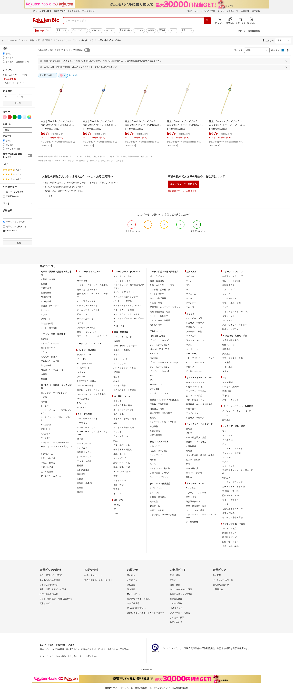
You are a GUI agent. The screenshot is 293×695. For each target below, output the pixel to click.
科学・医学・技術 (121, 467)
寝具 (224, 431)
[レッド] (10, 117)
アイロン (45, 310)
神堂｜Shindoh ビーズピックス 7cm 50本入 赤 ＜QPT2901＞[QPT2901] (57, 125)
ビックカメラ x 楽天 (42, 11)
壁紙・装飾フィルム (231, 495)
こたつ (44, 352)
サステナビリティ (162, 688)
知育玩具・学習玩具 (195, 323)
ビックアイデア (79, 30)
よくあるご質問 (208, 11)
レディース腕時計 (230, 387)
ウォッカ (190, 298)
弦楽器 (116, 377)
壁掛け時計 (227, 391)
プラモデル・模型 (194, 331)
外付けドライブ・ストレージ (90, 390)
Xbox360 (154, 358)
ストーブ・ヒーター (50, 343)
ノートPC (81, 359)
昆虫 (188, 464)
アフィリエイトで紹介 (180, 613)
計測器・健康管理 (158, 497)
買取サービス (46, 603)
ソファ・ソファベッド (232, 448)
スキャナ (81, 377)
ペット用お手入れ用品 (196, 437)
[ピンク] (5, 117)
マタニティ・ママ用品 (196, 391)
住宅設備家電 (47, 323)
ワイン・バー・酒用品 (160, 320)
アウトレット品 (229, 528)
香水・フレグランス (159, 477)
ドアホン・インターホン (197, 493)
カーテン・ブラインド (232, 482)
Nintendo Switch (157, 336)
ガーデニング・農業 (195, 510)
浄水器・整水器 (48, 463)
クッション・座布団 (231, 453)
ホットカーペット (49, 348)
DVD (115, 513)
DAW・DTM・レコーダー (125, 346)
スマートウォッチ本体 (123, 310)
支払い (173, 580)
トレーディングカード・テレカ (200, 358)
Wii (151, 380)
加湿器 (44, 374)
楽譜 (115, 423)
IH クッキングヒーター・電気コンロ (56, 448)
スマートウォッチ (230, 400)
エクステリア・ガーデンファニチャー (201, 516)
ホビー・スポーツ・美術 (124, 418)
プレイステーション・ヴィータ (164, 362)
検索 (19, 103)
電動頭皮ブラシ (84, 452)
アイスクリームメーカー (52, 476)
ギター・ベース (120, 359)
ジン (188, 285)
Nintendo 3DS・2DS (159, 349)
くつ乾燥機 (46, 301)
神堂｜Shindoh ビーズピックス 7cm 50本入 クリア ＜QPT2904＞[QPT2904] (185, 125)
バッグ (225, 415)
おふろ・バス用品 (194, 395)
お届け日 (7, 136)
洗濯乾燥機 (46, 288)
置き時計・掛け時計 (231, 491)
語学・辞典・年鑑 (121, 463)
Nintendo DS (156, 384)
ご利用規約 (218, 589)
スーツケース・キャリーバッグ (236, 411)
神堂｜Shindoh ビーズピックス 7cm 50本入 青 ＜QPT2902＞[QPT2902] (99, 125)
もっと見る (47, 196)
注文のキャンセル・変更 (181, 589)
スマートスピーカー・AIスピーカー (92, 337)
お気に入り (132, 580)
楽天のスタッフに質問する (183, 184)
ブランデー (191, 303)
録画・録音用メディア (87, 289)
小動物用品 (191, 446)
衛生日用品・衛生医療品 (161, 413)
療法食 (189, 477)
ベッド (225, 444)
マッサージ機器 (84, 461)
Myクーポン (132, 594)
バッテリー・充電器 (122, 301)
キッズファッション (195, 382)
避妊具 (153, 417)
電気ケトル (46, 433)
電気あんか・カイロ (50, 361)
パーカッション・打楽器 (124, 368)
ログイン (242, 31)
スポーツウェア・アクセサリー (236, 325)
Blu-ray (116, 505)
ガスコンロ (46, 425)
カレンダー (118, 432)
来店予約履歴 (133, 603)
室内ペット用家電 (194, 473)
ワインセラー (47, 438)
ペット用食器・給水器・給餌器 (200, 455)
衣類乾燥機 (46, 292)
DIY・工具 (191, 488)
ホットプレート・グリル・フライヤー (56, 419)
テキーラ (190, 307)
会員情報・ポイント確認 (138, 599)
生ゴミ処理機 (47, 471)
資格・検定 (118, 485)
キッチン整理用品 (158, 298)
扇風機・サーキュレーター (53, 370)
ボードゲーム (192, 353)
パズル (189, 345)
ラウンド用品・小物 (231, 303)
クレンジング (156, 455)
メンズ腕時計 (228, 382)
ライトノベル (119, 480)
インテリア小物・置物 (232, 517)
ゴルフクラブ (228, 289)
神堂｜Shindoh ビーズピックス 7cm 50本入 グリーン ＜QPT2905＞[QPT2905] (227, 125)
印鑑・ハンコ (228, 345)
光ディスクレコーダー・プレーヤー (92, 295)
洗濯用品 (226, 353)
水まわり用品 (156, 325)
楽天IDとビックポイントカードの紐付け (145, 613)
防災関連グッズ (193, 501)
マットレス (227, 435)
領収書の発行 (176, 599)
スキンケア (155, 446)
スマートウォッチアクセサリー (127, 314)
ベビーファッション (195, 387)
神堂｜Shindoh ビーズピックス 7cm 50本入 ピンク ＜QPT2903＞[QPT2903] (143, 125)
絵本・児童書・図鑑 (122, 405)
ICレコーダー (83, 314)
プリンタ (81, 372)
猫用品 (189, 428)
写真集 (116, 489)
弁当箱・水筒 (156, 303)
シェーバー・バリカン (87, 427)
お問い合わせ (176, 622)
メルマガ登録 (176, 603)
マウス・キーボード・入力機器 (91, 394)
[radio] (4, 53)
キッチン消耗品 (157, 294)
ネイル (153, 464)
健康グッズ (155, 506)
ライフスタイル (120, 436)
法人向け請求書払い (136, 608)
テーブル (226, 457)
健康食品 (154, 501)
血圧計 (80, 487)
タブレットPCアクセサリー (126, 292)
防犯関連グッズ (229, 533)
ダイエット (155, 493)
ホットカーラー (84, 443)
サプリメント (156, 488)
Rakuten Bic (46, 20)
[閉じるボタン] (287, 61)
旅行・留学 (118, 414)
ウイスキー (191, 276)
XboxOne (154, 353)
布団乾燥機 (46, 297)
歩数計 (80, 479)
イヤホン (110, 30)
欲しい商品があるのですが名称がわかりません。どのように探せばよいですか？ (81, 182)
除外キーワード (10, 231)
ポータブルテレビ (85, 319)
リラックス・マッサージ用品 (163, 515)
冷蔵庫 (151, 30)
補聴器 (80, 465)
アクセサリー (119, 363)
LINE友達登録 (176, 608)
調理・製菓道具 (157, 281)
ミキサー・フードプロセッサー (55, 442)
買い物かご (132, 575)
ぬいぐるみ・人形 (194, 318)
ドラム (116, 354)
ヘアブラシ (82, 423)
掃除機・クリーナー (50, 306)
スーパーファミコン (159, 393)
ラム (188, 289)
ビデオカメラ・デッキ (87, 305)
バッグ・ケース (229, 298)
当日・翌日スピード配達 (51, 575)
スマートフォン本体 (122, 276)
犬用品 (189, 433)
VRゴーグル (118, 326)
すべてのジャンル (10, 40)
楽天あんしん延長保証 (50, 580)
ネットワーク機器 (85, 385)
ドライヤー (96, 30)
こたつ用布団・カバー (232, 508)
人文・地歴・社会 (121, 445)
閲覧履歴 (131, 585)
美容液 (153, 459)
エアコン (139, 30)
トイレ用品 (227, 367)
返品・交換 (175, 585)
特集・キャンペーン (93, 575)
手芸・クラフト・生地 (232, 358)
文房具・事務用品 (230, 340)
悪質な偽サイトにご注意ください (82, 656)
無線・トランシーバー (87, 332)
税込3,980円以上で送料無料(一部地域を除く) (74, 11)
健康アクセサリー (158, 510)
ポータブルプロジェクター (89, 343)
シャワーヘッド (84, 457)
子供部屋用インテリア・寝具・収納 (237, 472)
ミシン (44, 315)
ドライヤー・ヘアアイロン (89, 418)
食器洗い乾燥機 (48, 458)
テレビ (173, 30)
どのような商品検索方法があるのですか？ (64, 186)
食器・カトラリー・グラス (65, 40)
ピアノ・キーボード (122, 337)
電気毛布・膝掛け (49, 356)
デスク (225, 462)
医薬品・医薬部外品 (159, 404)
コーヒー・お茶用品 (159, 316)
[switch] (30, 155)
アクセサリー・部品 (86, 327)
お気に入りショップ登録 (181, 594)
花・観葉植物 (192, 522)
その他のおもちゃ (194, 371)
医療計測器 (155, 431)
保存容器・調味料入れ (160, 289)
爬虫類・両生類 (193, 459)
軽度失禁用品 (156, 435)
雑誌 (115, 441)
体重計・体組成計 (85, 483)
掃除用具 (226, 349)
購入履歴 (131, 589)
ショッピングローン (49, 585)
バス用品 (226, 362)
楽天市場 (256, 11)
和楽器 (116, 381)
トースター (46, 406)
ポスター (117, 494)
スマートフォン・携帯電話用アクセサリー (128, 286)
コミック (117, 401)
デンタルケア (83, 448)
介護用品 (154, 426)
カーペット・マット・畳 (233, 486)
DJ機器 (116, 372)
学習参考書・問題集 (122, 449)
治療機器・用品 (157, 409)
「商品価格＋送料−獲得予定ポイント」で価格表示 (60, 50)
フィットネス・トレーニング (235, 311)
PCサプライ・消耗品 (86, 381)
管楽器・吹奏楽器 (121, 350)
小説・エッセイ (120, 454)
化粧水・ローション (159, 451)
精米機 (44, 401)
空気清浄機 (125, 30)
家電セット (61, 30)
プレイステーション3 (159, 367)
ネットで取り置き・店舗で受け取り (56, 599)
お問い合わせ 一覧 (143, 688)
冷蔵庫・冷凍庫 (48, 279)
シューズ (226, 294)
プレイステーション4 (159, 345)
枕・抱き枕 (227, 440)
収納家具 (226, 478)
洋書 (115, 476)
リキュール (191, 294)
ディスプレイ (83, 368)
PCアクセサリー (84, 363)
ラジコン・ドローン (195, 340)
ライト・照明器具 (49, 328)
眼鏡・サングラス (230, 329)
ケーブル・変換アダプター (125, 297)
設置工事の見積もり (49, 594)
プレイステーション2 (159, 371)
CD (114, 509)
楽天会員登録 (254, 31)
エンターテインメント (123, 410)
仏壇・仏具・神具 (230, 546)
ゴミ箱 (225, 504)
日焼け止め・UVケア (159, 473)
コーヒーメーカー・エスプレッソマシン (56, 411)
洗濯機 (162, 30)
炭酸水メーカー (48, 454)
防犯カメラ (191, 497)
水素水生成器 (47, 467)
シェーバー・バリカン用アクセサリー (92, 433)
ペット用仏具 (192, 468)
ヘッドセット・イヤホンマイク (127, 305)
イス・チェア (228, 466)
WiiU (152, 376)
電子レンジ (187, 30)
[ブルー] (19, 117)
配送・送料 (175, 575)
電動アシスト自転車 (231, 281)
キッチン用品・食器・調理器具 (36, 40)
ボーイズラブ (119, 458)
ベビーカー (191, 409)
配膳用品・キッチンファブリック (165, 307)
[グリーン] (15, 117)
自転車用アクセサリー (232, 285)
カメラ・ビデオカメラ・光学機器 (92, 285)
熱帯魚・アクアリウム (196, 442)
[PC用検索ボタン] (207, 20)
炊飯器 (44, 397)
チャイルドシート (194, 413)
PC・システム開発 (122, 471)
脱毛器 (80, 439)
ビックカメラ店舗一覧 (228, 11)
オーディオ (82, 281)
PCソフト (81, 407)
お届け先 (7, 124)
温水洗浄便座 (83, 470)
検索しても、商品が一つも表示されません (64, 191)
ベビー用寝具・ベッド (196, 400)
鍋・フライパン (157, 276)
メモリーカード (84, 323)
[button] (9, 157)
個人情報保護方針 (221, 585)
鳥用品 (189, 451)
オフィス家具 (228, 513)
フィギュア (191, 336)
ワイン (189, 281)
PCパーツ (81, 403)
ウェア (225, 307)
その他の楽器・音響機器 (124, 390)
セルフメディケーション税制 (53, 656)
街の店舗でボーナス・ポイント (98, 580)
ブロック (190, 367)
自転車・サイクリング (232, 276)
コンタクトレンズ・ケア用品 (163, 422)
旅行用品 (226, 420)
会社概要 (245, 11)
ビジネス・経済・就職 (123, 427)
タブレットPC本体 (122, 281)
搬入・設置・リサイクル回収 (53, 589)
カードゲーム (192, 349)
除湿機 (44, 379)
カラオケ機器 (119, 385)
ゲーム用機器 (83, 399)
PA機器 (116, 341)
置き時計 (226, 395)
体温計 (80, 492)
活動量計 (81, 474)
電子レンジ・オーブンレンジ (54, 393)
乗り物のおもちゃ (194, 327)
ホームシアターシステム (88, 310)
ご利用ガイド (192, 11)
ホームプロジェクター (87, 301)
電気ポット (46, 429)
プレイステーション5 (159, 340)
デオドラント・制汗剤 (160, 468)
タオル (225, 371)
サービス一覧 (127, 688)
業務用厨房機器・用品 (160, 311)
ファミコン (155, 389)
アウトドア (227, 320)
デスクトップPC (84, 354)
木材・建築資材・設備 (196, 506)
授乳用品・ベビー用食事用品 (199, 404)
